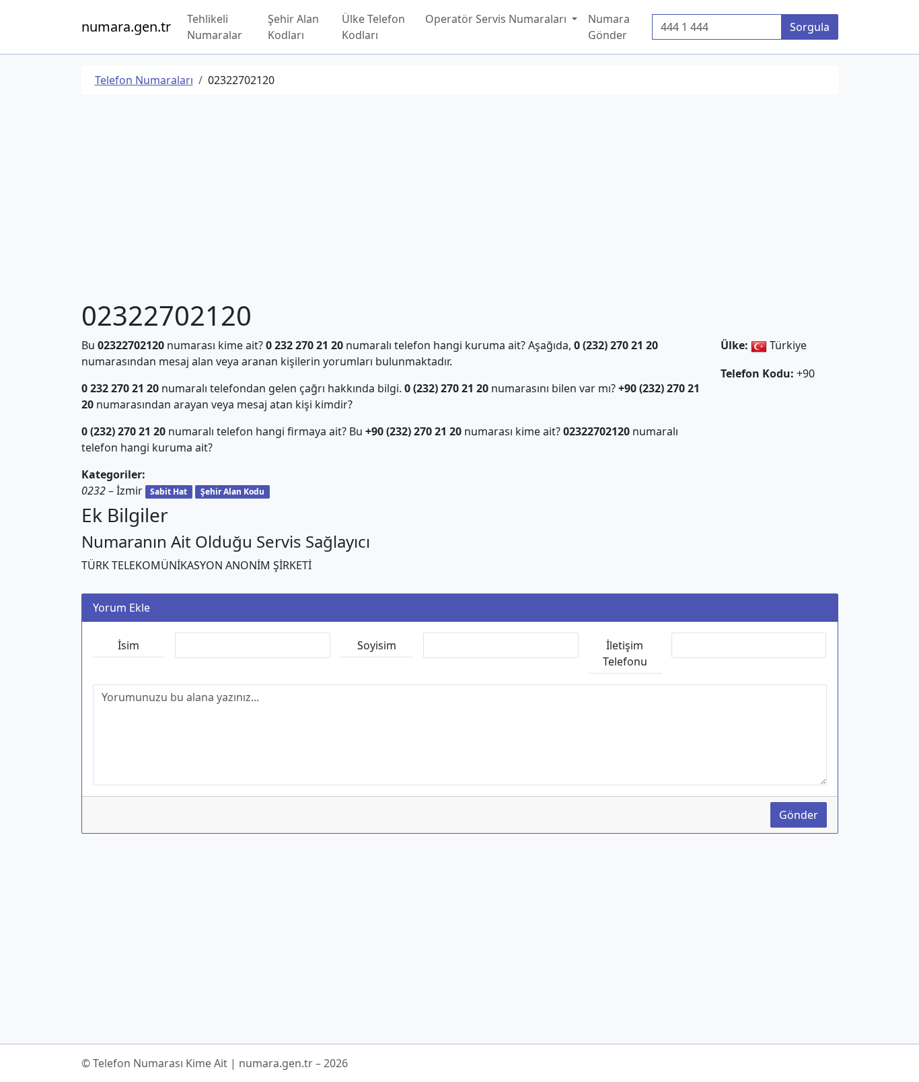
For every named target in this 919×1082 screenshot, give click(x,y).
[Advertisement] (459, 200)
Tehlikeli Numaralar (214, 26)
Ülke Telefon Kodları (373, 26)
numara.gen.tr (126, 26)
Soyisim (376, 645)
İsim (128, 645)
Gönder (798, 814)
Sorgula (810, 27)
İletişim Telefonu (625, 653)
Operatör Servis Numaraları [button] (497, 18)
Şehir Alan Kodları (293, 26)
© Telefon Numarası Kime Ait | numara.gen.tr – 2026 (214, 1063)
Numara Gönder (609, 26)
